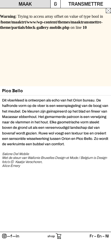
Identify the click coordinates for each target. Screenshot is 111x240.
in (17, 236)
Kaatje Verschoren (28, 162)
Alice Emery (11, 166)
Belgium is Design (94, 158)
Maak (25, 4)
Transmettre (85, 4)
